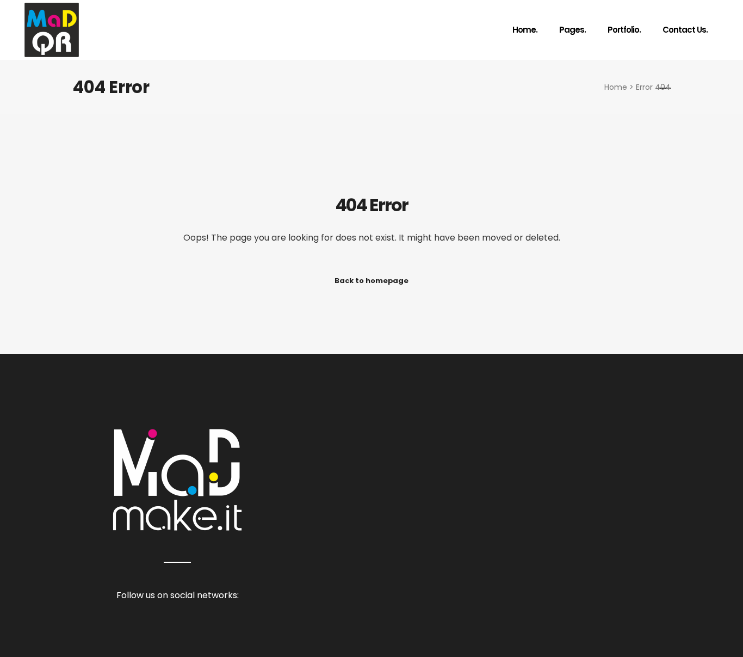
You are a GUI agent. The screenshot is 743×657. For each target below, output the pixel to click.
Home (615, 87)
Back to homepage (371, 280)
